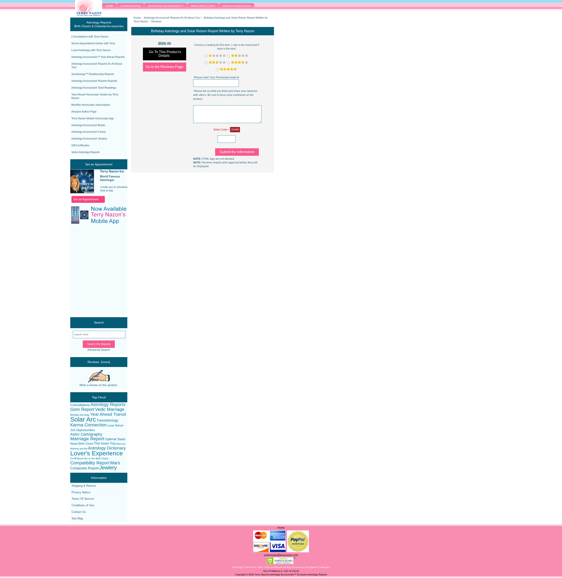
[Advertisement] (94, 270)
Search (99, 322)
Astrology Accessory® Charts (88, 131)
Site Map (77, 518)
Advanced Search (98, 349)
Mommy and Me (78, 448)
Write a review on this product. (98, 385)
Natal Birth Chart (81, 443)
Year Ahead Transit (108, 414)
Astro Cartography (86, 434)
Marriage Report (87, 439)
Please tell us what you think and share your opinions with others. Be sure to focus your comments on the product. (225, 94)
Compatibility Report (90, 463)
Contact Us (79, 512)
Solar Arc (83, 419)
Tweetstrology (107, 420)
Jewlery (108, 467)
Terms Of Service (83, 498)
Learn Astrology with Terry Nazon (91, 50)
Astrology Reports (107, 404)
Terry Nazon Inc (112, 171)
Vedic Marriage (109, 409)
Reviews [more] (99, 362)
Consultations (80, 405)
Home (137, 17)
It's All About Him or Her (82, 458)
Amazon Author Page (84, 111)
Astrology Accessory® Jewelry (89, 138)
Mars (115, 463)
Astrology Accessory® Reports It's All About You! (96, 65)
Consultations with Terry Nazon (89, 36)
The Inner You (105, 443)
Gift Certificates (80, 145)
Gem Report (82, 409)
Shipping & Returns (84, 485)
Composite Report (84, 468)
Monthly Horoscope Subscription (90, 104)
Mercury (121, 443)
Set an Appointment (85, 199)
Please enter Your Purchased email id (216, 77)
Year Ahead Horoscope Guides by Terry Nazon (94, 96)
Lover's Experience (96, 453)
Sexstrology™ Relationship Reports (92, 74)
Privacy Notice (81, 492)
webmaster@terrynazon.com (281, 555)
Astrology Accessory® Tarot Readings (93, 87)
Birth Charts (102, 458)
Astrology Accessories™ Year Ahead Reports (98, 57)
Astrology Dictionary (107, 448)
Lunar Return (115, 425)
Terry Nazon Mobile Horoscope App (92, 118)
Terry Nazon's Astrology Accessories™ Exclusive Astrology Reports (290, 574)
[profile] (82, 181)
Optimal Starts (115, 439)
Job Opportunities (82, 430)
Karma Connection (88, 425)
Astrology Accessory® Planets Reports (94, 80)
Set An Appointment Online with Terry (93, 43)
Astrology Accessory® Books (88, 125)
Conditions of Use (83, 505)
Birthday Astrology (80, 414)
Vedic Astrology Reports (85, 152)
